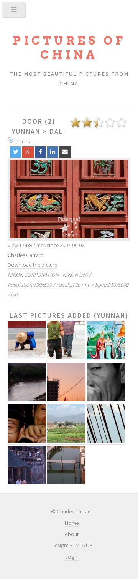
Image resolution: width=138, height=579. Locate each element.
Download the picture (32, 264)
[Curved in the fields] (69, 199)
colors (22, 141)
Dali (57, 131)
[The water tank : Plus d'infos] (66, 482)
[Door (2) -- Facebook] (40, 152)
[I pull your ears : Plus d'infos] (27, 441)
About (72, 534)
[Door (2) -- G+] (27, 152)
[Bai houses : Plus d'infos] (27, 482)
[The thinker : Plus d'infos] (106, 399)
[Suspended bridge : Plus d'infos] (106, 441)
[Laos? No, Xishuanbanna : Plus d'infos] (106, 357)
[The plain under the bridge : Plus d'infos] (66, 441)
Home (72, 522)
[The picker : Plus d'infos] (27, 357)
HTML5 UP (80, 545)
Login (72, 556)
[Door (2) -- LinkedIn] (52, 152)
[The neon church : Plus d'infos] (66, 399)
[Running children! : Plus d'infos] (66, 357)
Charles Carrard (26, 255)
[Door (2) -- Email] (65, 152)
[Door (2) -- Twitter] (15, 152)
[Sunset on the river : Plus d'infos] (27, 399)
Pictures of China (69, 47)
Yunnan (26, 131)
